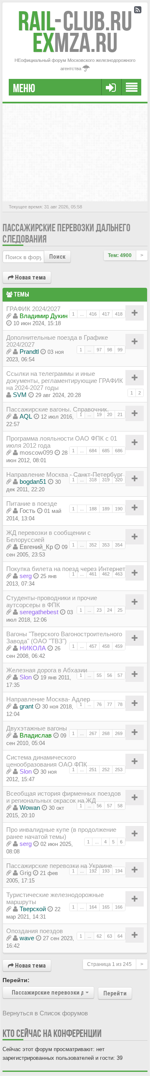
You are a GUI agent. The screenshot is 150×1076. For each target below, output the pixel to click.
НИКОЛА (33, 648)
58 (120, 805)
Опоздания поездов (34, 930)
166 (118, 906)
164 (93, 906)
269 (118, 733)
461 (93, 573)
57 (120, 675)
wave (27, 937)
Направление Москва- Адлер (48, 699)
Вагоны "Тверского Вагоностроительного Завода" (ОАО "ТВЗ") (64, 637)
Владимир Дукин (44, 315)
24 (109, 610)
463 (118, 573)
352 (93, 544)
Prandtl (29, 351)
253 (118, 769)
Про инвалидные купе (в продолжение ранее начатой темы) (61, 833)
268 (106, 733)
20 (109, 414)
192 (93, 870)
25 (120, 610)
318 (93, 479)
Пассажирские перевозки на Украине (59, 865)
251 (93, 769)
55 (99, 675)
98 (109, 349)
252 (106, 769)
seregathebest (39, 611)
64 (120, 936)
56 (109, 675)
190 (118, 508)
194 (118, 870)
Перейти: (16, 980)
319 (106, 479)
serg (26, 575)
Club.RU (75, 21)
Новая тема (30, 277)
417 (106, 313)
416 (93, 313)
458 (106, 646)
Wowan (30, 807)
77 (109, 704)
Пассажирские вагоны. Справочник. (57, 409)
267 (93, 733)
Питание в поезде (31, 503)
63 (109, 936)
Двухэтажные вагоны (36, 728)
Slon (26, 677)
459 (118, 646)
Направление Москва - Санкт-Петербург (64, 474)
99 (120, 349)
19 (99, 414)
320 (118, 479)
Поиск (57, 256)
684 (93, 450)
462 (106, 573)
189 (106, 508)
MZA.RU (75, 42)
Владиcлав (36, 735)
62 (99, 936)
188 (93, 508)
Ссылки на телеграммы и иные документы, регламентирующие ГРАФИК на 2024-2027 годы (64, 380)
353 (106, 544)
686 (118, 450)
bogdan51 (33, 481)
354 (118, 544)
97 (99, 349)
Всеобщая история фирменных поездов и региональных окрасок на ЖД (63, 797)
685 (106, 450)
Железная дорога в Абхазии (46, 670)
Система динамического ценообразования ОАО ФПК (46, 761)
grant (26, 706)
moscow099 (36, 452)
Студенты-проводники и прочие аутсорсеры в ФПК (51, 601)
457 (93, 646)
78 (120, 704)
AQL (26, 416)
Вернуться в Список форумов (45, 1013)
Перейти (115, 993)
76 (99, 704)
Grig (25, 872)
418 (118, 313)
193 (106, 870)
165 (106, 906)
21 (120, 414)
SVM (20, 394)
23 (99, 610)
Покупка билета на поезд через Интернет (65, 568)
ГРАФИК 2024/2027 (33, 308)
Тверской (33, 908)
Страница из (109, 964)
